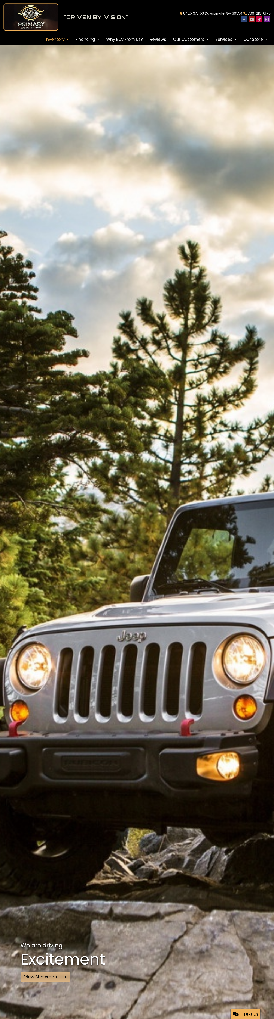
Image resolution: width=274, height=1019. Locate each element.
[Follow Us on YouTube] (252, 19)
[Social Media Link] (259, 19)
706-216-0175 (259, 13)
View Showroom (42, 977)
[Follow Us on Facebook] (244, 19)
